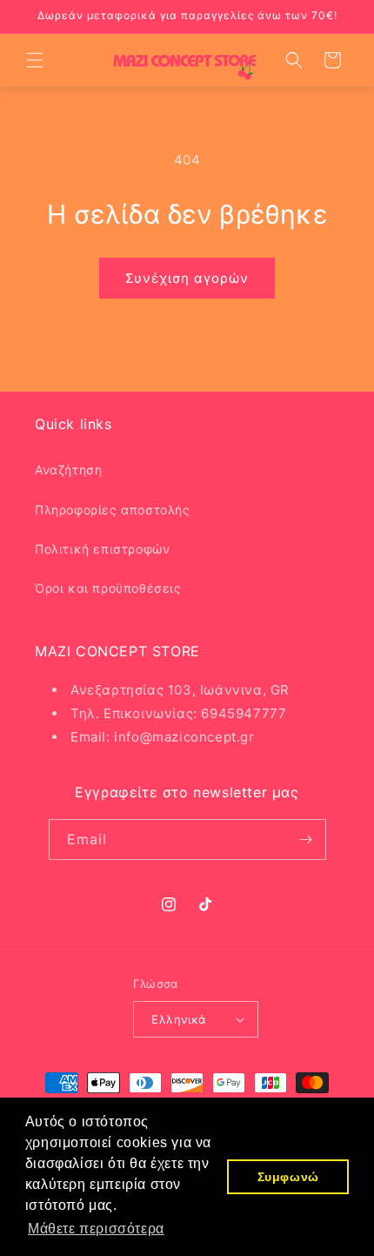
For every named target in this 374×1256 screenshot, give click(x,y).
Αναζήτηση (68, 469)
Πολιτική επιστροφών (102, 548)
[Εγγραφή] (306, 839)
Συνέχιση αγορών (187, 278)
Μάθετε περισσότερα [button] (96, 1228)
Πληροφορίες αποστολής (112, 509)
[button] (35, 60)
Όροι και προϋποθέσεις (108, 588)
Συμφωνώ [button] (288, 1177)
